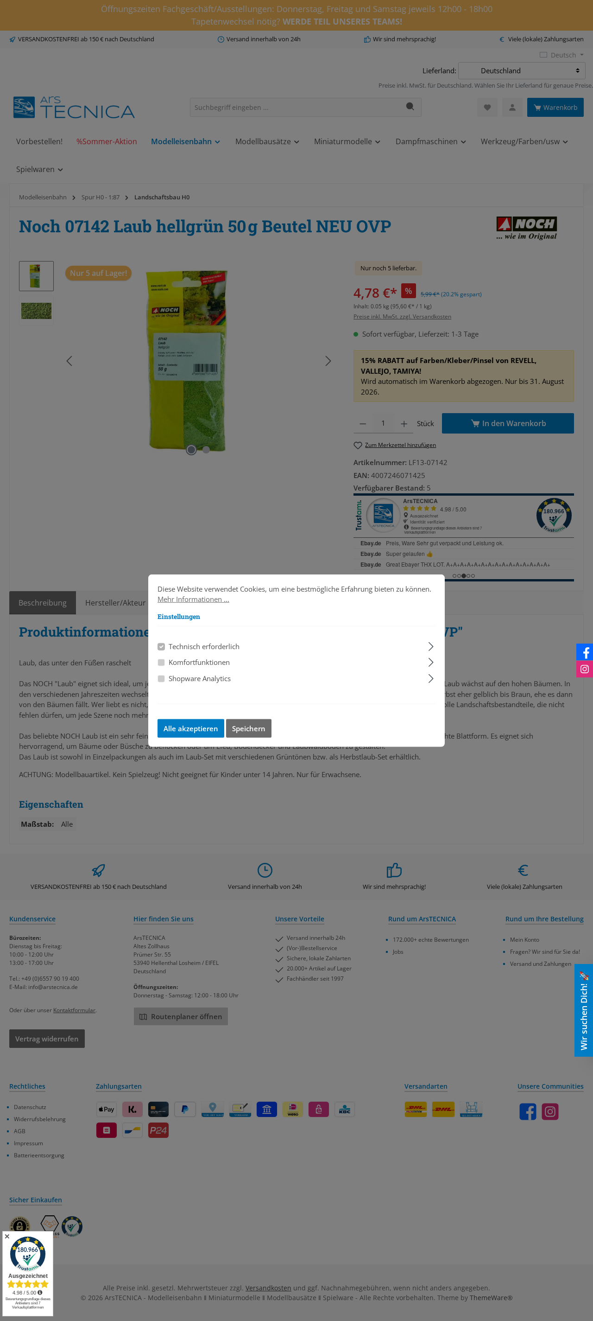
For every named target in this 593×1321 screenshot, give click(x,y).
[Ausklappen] (431, 645)
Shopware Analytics (200, 678)
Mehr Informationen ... (193, 599)
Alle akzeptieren (191, 728)
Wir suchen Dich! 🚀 (583, 1010)
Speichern (248, 728)
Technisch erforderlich (204, 646)
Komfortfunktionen (199, 662)
